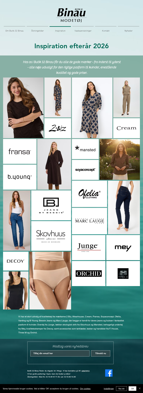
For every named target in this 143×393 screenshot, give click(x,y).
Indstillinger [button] (109, 388)
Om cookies (85, 388)
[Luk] (139, 388)
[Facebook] (109, 373)
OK (132, 388)
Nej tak (121, 388)
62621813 (85, 371)
